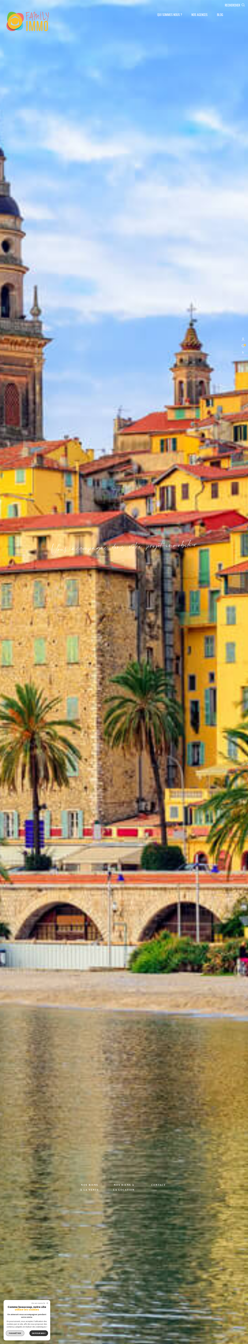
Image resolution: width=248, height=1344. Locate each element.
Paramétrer (15, 1333)
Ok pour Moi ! (39, 1333)
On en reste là (38, 1303)
